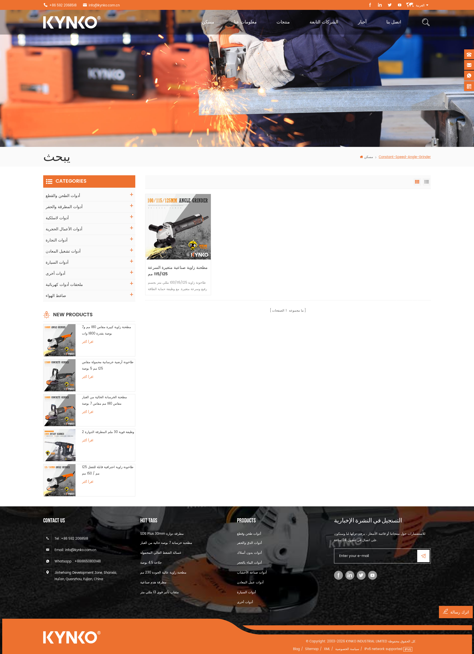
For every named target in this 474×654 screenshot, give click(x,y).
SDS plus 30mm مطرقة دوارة (162, 533)
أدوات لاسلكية (57, 218)
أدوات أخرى (55, 273)
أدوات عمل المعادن (250, 582)
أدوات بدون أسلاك (249, 552)
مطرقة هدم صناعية (153, 582)
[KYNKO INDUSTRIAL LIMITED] (71, 22)
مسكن (208, 22)
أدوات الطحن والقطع (63, 196)
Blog (296, 649)
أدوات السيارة (57, 262)
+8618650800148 (88, 561)
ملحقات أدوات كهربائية (64, 284)
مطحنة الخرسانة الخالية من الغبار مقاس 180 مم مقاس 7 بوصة (104, 400)
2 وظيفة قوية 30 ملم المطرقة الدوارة (108, 432)
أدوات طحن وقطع (249, 533)
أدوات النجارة (56, 240)
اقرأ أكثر (87, 342)
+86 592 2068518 (63, 5)
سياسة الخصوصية (347, 649)
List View (426, 182)
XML (327, 649)
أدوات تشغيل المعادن (63, 251)
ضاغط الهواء (56, 296)
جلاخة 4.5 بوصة (151, 562)
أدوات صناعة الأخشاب (252, 572)
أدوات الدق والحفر (249, 543)
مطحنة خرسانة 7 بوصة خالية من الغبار (166, 543)
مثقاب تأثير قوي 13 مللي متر (159, 592)
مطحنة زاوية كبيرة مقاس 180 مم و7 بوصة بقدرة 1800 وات (106, 330)
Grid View (417, 182)
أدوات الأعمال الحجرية (64, 229)
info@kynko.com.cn (104, 5)
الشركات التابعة (324, 22)
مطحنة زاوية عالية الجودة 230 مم (163, 572)
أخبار (362, 22)
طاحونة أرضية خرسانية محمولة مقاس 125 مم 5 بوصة (107, 365)
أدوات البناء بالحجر (249, 562)
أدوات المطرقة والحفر (64, 207)
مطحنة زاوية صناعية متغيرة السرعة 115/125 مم (178, 270)
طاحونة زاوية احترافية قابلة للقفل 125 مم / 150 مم (107, 470)
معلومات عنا (245, 22)
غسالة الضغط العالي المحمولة (160, 552)
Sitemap (312, 649)
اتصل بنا (393, 22)
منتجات (283, 22)
